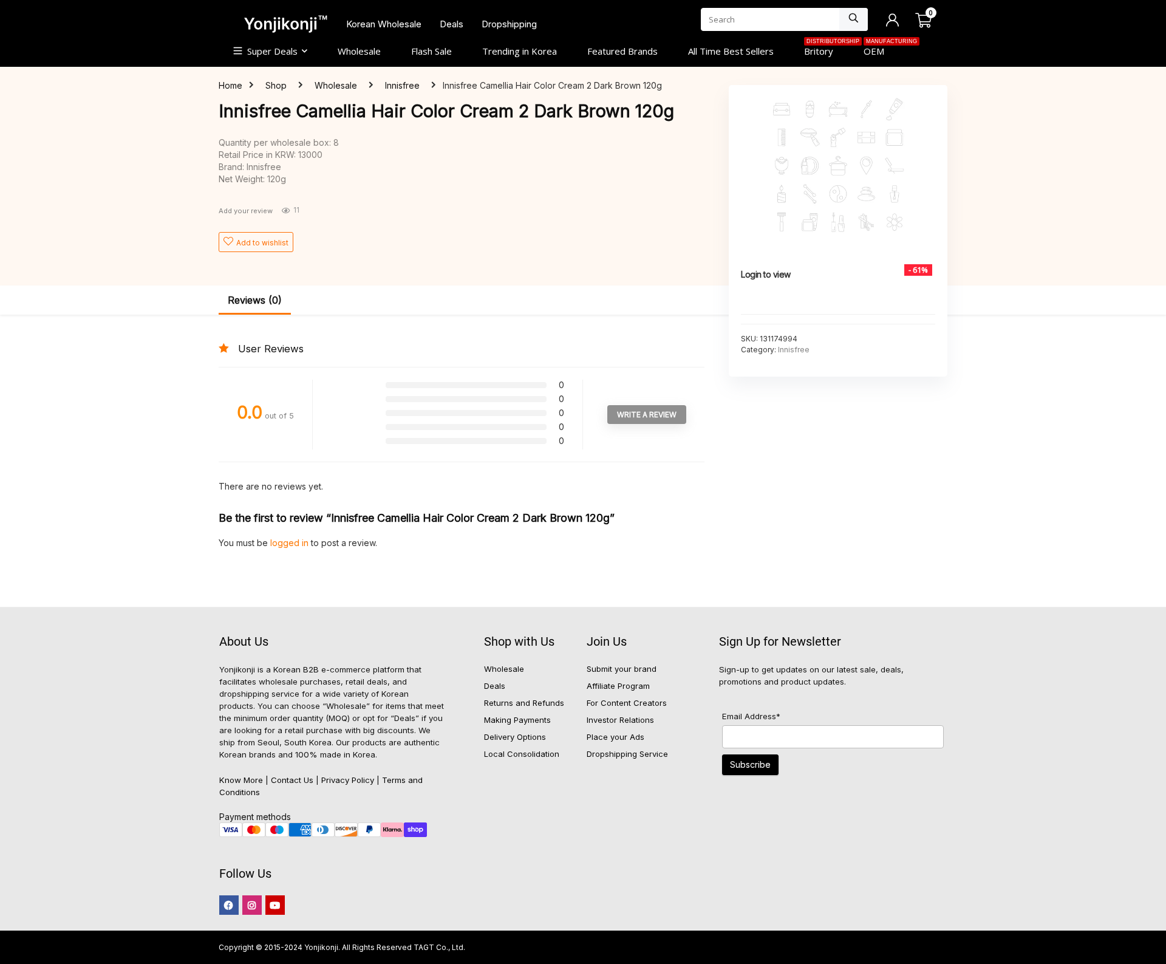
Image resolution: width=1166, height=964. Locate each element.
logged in (290, 543)
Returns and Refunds (524, 703)
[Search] (853, 19)
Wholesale (359, 51)
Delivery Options (515, 737)
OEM (881, 50)
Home (230, 85)
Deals (451, 24)
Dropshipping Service (627, 754)
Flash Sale (431, 51)
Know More (241, 780)
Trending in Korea (519, 51)
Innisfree (402, 85)
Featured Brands (622, 51)
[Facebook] (229, 905)
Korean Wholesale (383, 24)
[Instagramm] (252, 905)
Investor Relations (620, 720)
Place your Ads (615, 737)
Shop (276, 85)
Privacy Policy (347, 780)
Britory (826, 50)
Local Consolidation (521, 754)
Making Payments (517, 720)
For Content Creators (627, 703)
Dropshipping (509, 24)
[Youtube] (275, 905)
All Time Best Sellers (731, 51)
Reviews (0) (255, 300)
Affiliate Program (618, 686)
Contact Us (292, 780)
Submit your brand (621, 669)
